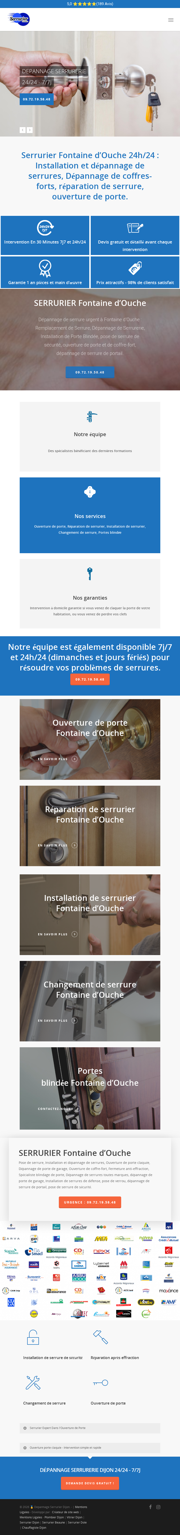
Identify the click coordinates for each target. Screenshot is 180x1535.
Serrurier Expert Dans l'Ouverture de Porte (58, 1428)
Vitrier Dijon (74, 1517)
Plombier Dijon (54, 1517)
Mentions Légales (31, 1517)
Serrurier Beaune (53, 1522)
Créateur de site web (65, 1512)
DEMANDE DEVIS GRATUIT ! (90, 1483)
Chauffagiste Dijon (34, 1528)
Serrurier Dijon (29, 1522)
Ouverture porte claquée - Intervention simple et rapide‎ (65, 1448)
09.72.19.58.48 (36, 99)
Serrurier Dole (77, 1522)
